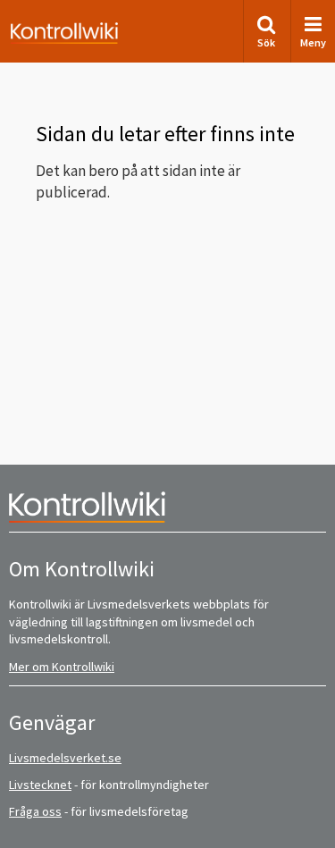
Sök (266, 42)
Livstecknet (40, 785)
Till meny (43, 28)
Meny (313, 42)
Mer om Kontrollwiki (61, 667)
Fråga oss (35, 811)
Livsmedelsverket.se (65, 758)
